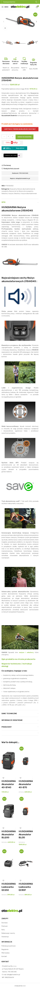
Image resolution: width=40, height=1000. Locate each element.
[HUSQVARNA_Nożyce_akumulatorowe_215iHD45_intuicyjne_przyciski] (20, 331)
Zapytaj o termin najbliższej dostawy (20, 129)
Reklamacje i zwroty (8, 933)
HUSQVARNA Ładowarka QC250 (9, 886)
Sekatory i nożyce (7, 193)
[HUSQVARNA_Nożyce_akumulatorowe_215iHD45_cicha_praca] (20, 297)
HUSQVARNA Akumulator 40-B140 (9, 784)
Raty (3, 930)
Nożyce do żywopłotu (26, 191)
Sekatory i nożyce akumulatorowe (25, 193)
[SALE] (26, 761)
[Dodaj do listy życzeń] (3, 778)
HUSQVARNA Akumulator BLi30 (26, 834)
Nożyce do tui (13, 191)
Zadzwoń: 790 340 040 (20, 173)
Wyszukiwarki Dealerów (9, 115)
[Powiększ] (5, 28)
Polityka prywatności (9, 946)
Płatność (5, 926)
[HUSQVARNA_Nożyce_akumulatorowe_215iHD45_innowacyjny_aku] (20, 518)
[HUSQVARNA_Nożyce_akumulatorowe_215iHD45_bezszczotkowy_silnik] (20, 412)
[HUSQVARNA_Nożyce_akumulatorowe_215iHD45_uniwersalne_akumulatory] (20, 577)
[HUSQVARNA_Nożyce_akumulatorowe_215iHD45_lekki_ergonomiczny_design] (20, 372)
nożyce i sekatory (26, 652)
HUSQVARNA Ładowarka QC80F (26, 886)
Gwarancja (5, 937)
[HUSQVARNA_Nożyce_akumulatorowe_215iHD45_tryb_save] (20, 486)
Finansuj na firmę (11, 155)
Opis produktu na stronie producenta (18, 659)
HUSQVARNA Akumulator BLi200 (9, 834)
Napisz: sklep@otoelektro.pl (20, 178)
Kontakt (4, 956)
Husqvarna (13, 189)
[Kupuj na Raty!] (14, 148)
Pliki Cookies (6, 953)
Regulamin (5, 949)
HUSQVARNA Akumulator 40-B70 (26, 784)
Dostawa (4, 923)
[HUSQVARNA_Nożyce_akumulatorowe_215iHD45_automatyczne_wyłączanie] (20, 448)
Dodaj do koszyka (24, 137)
